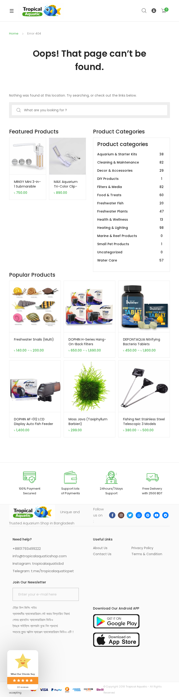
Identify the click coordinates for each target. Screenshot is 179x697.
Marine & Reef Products (130, 235)
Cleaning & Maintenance (130, 162)
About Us (100, 548)
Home (13, 33)
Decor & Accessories (130, 170)
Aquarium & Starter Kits (130, 154)
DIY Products (129, 178)
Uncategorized (130, 252)
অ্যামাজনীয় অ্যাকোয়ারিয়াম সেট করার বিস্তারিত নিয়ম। (41, 613)
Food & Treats (130, 195)
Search (144, 10)
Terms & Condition (146, 554)
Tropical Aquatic (136, 686)
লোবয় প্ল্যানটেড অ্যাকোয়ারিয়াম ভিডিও (33, 619)
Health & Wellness (130, 219)
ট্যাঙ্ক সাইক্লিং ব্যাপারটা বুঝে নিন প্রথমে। (35, 626)
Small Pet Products (129, 244)
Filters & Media (130, 187)
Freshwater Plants (130, 211)
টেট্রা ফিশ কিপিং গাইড (25, 607)
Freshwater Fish (130, 203)
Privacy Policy (142, 548)
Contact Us (102, 554)
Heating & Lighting (130, 227)
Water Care (130, 260)
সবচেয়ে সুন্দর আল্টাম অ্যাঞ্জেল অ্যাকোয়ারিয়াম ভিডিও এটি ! (43, 632)
